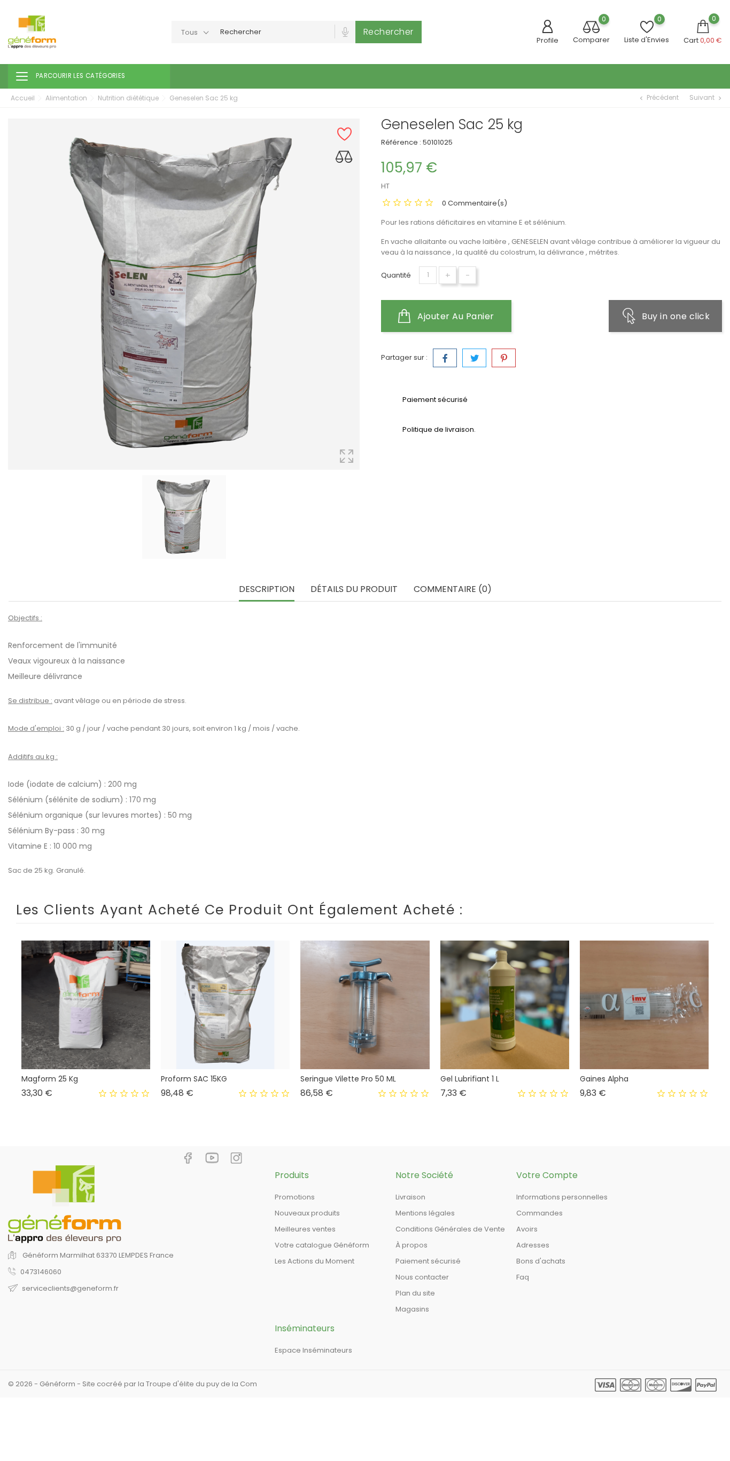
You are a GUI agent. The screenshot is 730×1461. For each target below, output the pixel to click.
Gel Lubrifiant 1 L (469, 1078)
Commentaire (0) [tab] (453, 589)
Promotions (295, 1197)
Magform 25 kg (49, 1078)
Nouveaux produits (307, 1213)
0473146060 (40, 1272)
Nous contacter (422, 1277)
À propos (411, 1245)
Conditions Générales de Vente (450, 1229)
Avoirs (527, 1229)
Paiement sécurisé (428, 1261)
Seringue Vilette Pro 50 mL (348, 1078)
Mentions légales (425, 1213)
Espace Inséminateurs (313, 1350)
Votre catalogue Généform (322, 1245)
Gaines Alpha (604, 1078)
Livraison (410, 1197)
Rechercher (388, 32)
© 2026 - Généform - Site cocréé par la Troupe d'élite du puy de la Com (132, 1384)
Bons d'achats (540, 1261)
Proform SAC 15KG (194, 1078)
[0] (591, 28)
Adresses (532, 1245)
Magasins (412, 1309)
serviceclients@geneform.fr (70, 1288)
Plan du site (415, 1293)
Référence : (401, 142)
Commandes (539, 1213)
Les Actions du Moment (314, 1261)
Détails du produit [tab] (354, 589)
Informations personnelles (562, 1197)
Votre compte (547, 1175)
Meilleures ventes (305, 1229)
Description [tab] (266, 589)
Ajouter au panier (454, 316)
